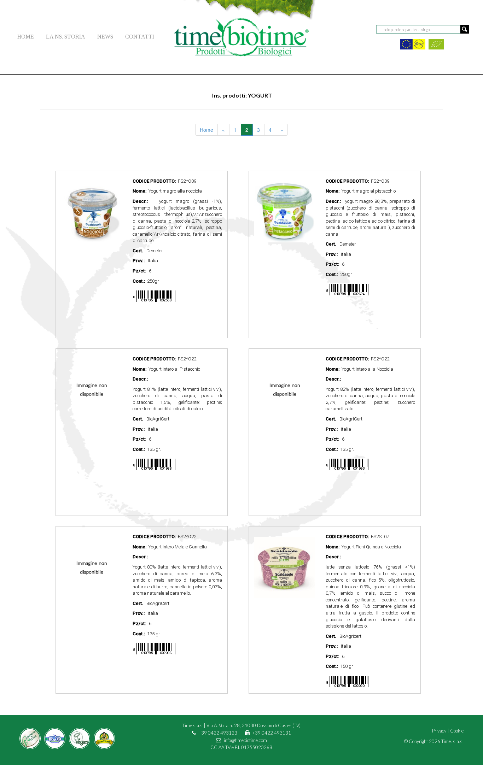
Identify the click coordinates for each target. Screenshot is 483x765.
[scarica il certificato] (412, 43)
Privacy (439, 731)
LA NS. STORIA (65, 37)
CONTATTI (139, 37)
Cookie (457, 731)
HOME (25, 37)
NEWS (105, 37)
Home (206, 129)
